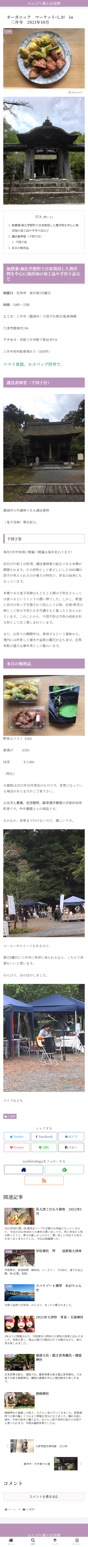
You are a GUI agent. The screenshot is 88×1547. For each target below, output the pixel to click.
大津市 (11, 1116)
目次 (38, 216)
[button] (79, 817)
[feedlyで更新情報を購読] (64, 1169)
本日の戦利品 (20, 248)
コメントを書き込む (44, 1496)
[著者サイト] (23, 1169)
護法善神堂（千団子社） (27, 236)
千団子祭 (21, 242)
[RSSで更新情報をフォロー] (43, 1180)
